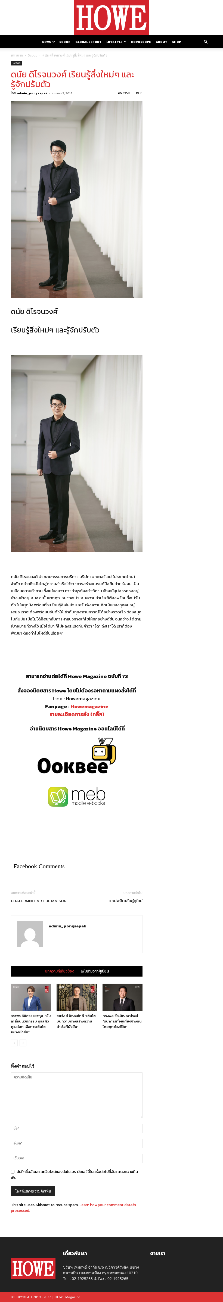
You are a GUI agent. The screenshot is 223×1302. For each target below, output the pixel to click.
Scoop (32, 55)
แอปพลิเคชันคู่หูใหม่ (126, 900)
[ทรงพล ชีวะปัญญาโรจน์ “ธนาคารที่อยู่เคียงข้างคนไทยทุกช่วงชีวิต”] (123, 997)
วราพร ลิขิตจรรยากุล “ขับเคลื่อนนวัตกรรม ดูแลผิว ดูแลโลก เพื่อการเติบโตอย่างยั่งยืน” (31, 1024)
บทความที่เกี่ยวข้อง (59, 971)
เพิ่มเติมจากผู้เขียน (95, 971)
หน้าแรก (17, 55)
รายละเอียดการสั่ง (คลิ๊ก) (76, 714)
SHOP (176, 42)
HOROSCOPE (141, 42)
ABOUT (161, 42)
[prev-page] (14, 1043)
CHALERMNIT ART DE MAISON (39, 900)
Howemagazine (89, 706)
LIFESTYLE (114, 42)
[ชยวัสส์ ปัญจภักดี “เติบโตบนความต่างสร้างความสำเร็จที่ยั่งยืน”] (77, 997)
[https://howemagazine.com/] (111, 17)
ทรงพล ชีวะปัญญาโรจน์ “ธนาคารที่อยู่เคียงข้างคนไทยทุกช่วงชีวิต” (122, 1021)
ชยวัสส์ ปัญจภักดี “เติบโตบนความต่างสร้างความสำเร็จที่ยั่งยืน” (76, 1021)
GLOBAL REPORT (88, 42)
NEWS (46, 42)
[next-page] (23, 1043)
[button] (205, 42)
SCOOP (64, 42)
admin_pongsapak (32, 93)
